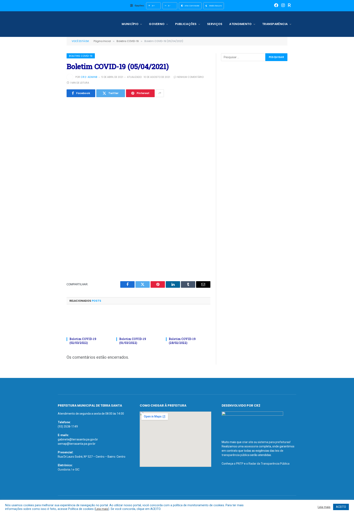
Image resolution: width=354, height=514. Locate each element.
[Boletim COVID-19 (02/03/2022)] (89, 322)
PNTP (239, 463)
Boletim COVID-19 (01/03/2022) (132, 341)
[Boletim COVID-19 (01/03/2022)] (138, 322)
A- (169, 5)
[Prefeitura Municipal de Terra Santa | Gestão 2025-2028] (84, 24)
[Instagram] (283, 5)
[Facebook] (276, 5)
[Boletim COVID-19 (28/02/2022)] (188, 322)
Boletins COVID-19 (80, 56)
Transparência (275, 24)
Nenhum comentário (190, 77)
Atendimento (240, 24)
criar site (247, 442)
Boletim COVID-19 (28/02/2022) (182, 341)
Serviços (214, 24)
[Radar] (289, 5)
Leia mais (101, 509)
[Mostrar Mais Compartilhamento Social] (160, 93)
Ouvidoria (64, 469)
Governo (157, 24)
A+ (153, 5)
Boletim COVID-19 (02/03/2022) (82, 341)
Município (130, 24)
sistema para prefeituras (274, 442)
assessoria (251, 446)
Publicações (186, 24)
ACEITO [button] (341, 506)
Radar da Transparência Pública (268, 463)
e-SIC (76, 469)
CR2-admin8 (89, 77)
